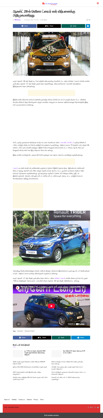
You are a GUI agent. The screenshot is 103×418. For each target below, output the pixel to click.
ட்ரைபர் (15, 168)
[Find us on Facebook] (88, 407)
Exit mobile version (51, 415)
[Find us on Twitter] (91, 407)
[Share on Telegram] (88, 26)
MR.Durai (17, 20)
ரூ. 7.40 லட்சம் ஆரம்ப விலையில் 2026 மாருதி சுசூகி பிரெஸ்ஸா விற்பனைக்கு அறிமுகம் (34, 352)
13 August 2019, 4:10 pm (31, 20)
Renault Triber (29, 331)
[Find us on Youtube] (98, 407)
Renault (20, 331)
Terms (42, 399)
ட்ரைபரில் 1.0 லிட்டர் (67, 142)
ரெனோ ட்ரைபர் (60, 278)
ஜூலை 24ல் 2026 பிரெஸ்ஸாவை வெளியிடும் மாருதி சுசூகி (30, 367)
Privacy (36, 399)
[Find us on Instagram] (95, 407)
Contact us (22, 399)
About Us (7, 399)
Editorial (29, 399)
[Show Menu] (98, 3)
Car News (44, 20)
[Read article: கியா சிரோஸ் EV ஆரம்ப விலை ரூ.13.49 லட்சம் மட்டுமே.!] (57, 353)
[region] (51, 124)
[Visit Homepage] (50, 3)
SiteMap (14, 399)
